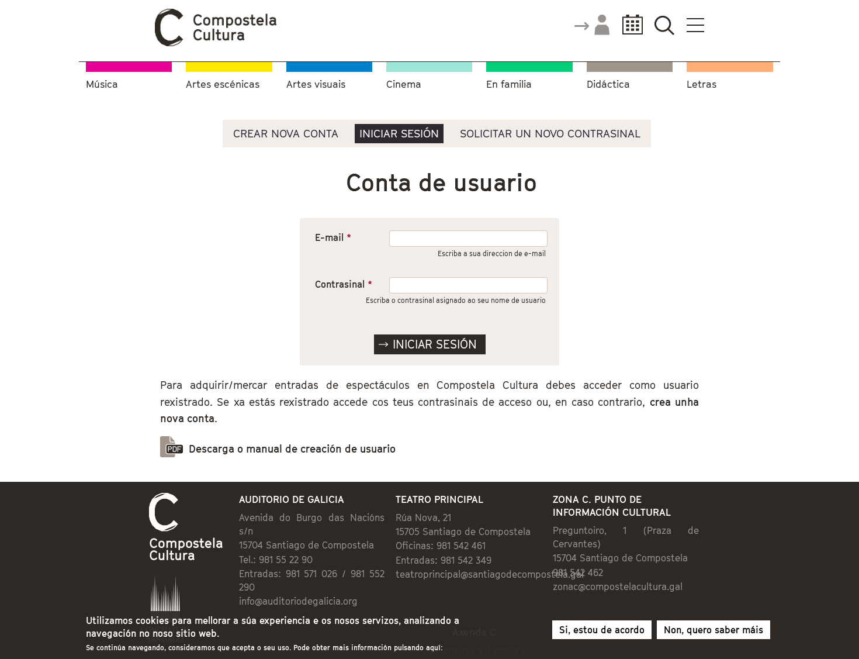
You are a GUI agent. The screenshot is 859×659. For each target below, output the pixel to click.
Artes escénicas (222, 84)
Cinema (403, 84)
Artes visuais (315, 84)
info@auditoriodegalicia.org (298, 601)
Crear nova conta (285, 133)
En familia (509, 84)
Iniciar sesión (399, 133)
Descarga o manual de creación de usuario (292, 449)
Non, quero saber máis (713, 630)
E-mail (333, 237)
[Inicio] (216, 43)
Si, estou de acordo (602, 630)
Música (102, 84)
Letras (701, 84)
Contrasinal (343, 284)
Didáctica (608, 84)
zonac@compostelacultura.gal (618, 586)
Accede (591, 26)
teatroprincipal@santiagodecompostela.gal (490, 574)
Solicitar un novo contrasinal (550, 133)
